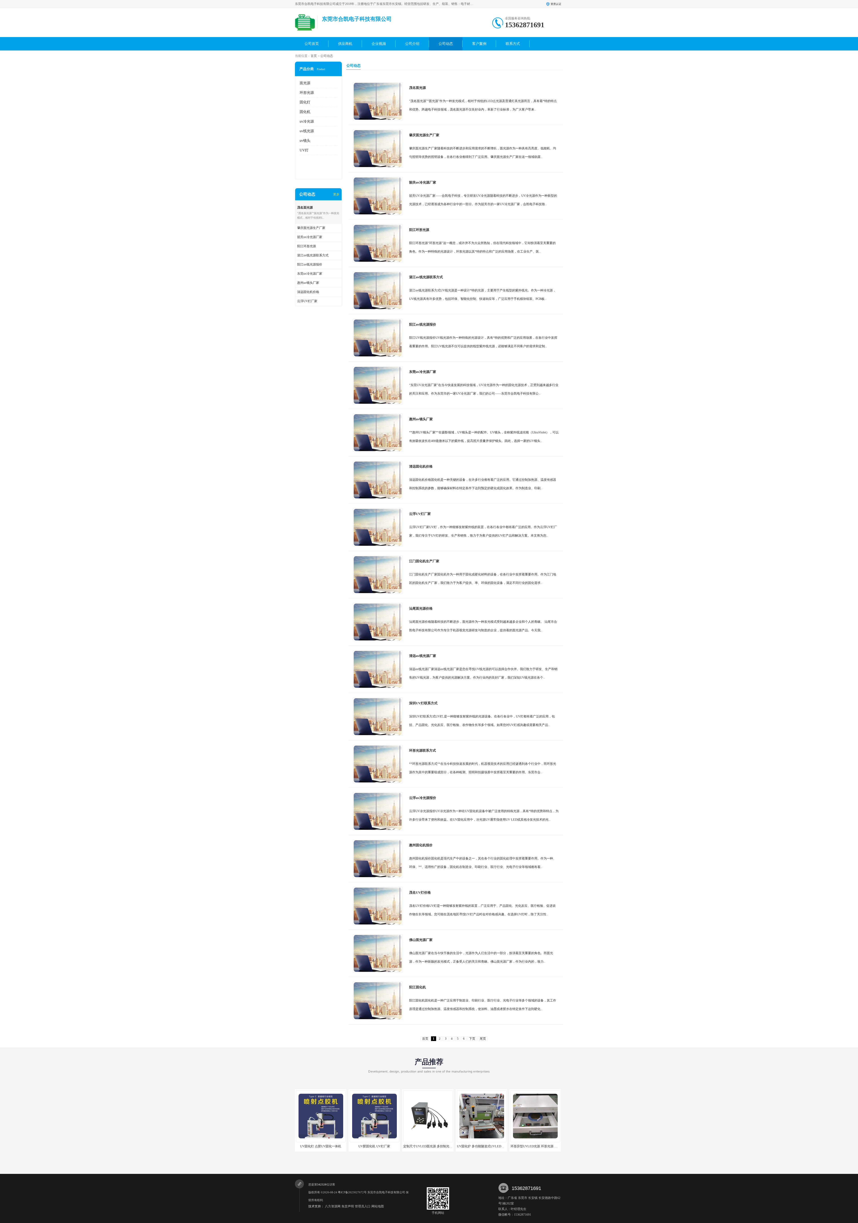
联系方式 (513, 44)
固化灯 (305, 102)
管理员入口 (362, 1206)
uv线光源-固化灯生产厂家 (535, 1146)
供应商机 (345, 44)
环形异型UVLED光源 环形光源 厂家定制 (431, 1146)
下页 (472, 1038)
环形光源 (307, 92)
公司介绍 (412, 44)
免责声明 (347, 1206)
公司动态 (446, 44)
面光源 (305, 83)
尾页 (483, 1038)
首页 (314, 56)
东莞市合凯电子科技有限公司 (386, 1192)
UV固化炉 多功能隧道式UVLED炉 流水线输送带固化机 (388, 1146)
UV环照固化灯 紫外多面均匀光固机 (481, 1146)
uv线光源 (307, 131)
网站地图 (377, 1206)
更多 (336, 194)
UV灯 (304, 150)
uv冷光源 (307, 121)
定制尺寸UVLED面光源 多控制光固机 (322, 1146)
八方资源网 (333, 1206)
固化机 (305, 112)
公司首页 (312, 44)
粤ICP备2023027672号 (352, 1192)
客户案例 (479, 44)
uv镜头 (305, 140)
